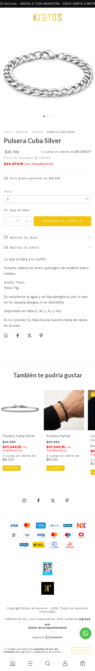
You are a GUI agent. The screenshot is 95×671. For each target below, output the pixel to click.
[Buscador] (47, 663)
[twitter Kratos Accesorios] (53, 500)
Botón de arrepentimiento (47, 627)
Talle (8, 191)
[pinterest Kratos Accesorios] (67, 500)
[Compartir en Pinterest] (41, 336)
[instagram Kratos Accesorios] (25, 500)
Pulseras (22, 132)
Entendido (81, 650)
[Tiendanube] (47, 638)
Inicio (7, 132)
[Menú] (30, 663)
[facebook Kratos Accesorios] (39, 500)
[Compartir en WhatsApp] (6, 335)
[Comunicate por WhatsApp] (85, 633)
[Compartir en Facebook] (18, 336)
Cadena (37, 132)
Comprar (55, 468)
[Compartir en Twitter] (30, 336)
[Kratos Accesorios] (12, 663)
